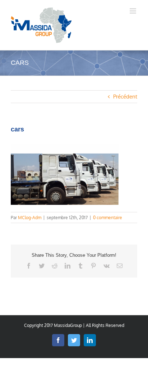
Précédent (125, 96)
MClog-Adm (29, 217)
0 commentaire (107, 217)
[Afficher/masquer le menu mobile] (133, 11)
